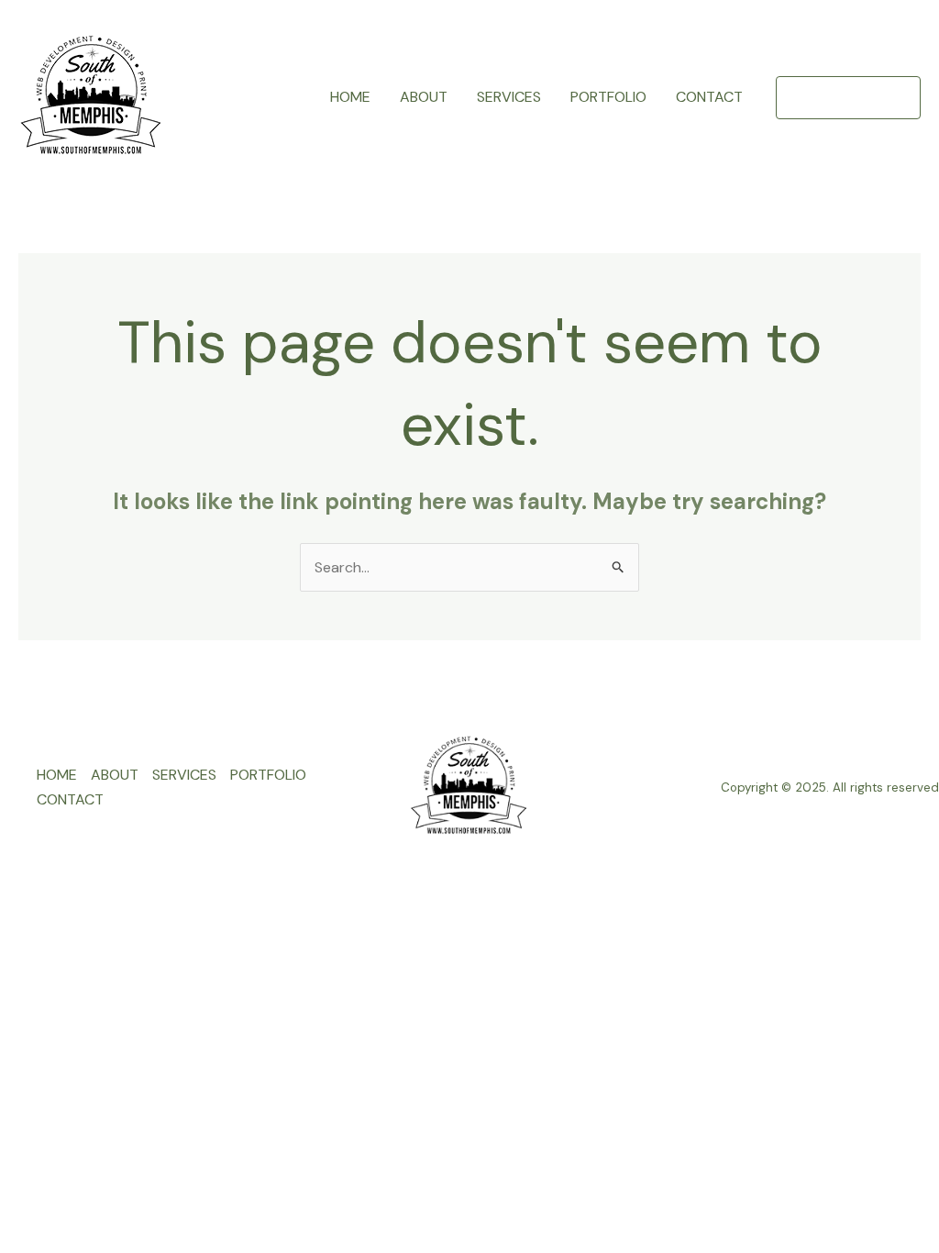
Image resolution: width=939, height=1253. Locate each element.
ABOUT (423, 96)
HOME (350, 96)
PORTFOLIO (608, 96)
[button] (848, 97)
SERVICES (509, 96)
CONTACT (709, 96)
